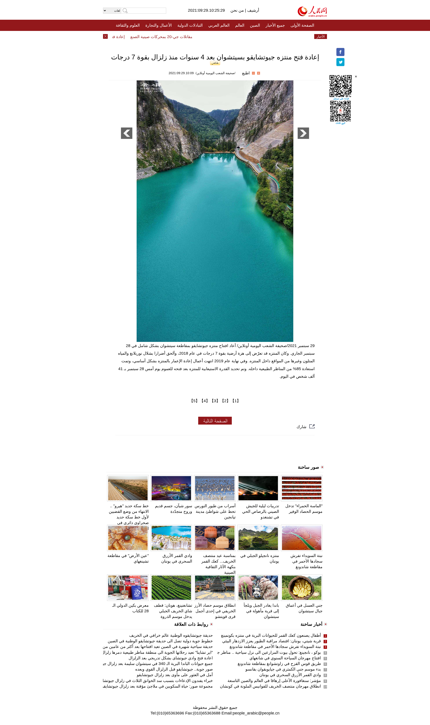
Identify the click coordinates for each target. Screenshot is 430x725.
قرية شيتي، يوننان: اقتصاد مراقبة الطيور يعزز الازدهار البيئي (271, 641)
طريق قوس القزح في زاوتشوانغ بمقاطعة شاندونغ (279, 663)
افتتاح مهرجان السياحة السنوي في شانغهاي (285, 658)
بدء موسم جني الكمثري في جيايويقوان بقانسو (283, 669)
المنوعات (231, 36)
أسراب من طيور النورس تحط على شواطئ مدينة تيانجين (215, 511)
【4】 (205, 401)
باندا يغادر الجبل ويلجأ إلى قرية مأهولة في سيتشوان (261, 611)
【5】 (194, 401)
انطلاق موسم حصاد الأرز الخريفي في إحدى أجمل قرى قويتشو (215, 611)
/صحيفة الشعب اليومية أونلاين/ (215, 73)
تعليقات (211, 36)
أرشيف (252, 10)
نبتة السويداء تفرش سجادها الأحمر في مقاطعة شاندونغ (306, 561)
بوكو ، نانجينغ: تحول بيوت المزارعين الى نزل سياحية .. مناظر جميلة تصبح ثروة (256, 652)
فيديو (195, 36)
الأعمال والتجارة (158, 25)
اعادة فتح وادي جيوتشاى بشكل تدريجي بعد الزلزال (171, 658)
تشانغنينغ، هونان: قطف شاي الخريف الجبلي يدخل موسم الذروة (173, 611)
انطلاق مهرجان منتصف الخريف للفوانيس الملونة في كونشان (270, 686)
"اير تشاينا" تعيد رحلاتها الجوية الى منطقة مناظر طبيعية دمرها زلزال (157, 652)
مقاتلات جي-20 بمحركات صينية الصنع (173, 37)
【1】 (235, 401)
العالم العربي (219, 25)
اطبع (246, 73)
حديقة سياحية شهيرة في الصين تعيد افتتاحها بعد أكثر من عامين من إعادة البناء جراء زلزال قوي (135, 646)
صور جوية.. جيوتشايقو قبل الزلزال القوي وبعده (174, 669)
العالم (239, 25)
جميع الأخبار (275, 25)
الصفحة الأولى (302, 25)
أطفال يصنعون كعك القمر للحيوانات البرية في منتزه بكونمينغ (271, 635)
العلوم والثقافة (128, 25)
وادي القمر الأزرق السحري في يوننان (290, 675)
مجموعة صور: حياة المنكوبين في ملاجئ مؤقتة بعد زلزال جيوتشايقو (157, 686)
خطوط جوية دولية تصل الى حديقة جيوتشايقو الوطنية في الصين (160, 641)
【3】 (215, 401)
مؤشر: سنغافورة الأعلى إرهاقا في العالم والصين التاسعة (274, 680)
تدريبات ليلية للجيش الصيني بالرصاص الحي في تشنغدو (260, 511)
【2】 (225, 401)
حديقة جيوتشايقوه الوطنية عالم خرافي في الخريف (171, 635)
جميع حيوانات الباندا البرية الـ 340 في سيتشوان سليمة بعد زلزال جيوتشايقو (151, 663)
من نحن (237, 10)
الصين (255, 25)
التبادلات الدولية (190, 25)
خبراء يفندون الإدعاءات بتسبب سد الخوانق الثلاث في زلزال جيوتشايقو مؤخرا (149, 680)
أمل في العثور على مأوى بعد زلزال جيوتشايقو (175, 675)
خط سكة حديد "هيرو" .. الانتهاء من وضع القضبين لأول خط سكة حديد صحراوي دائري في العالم (129, 517)
